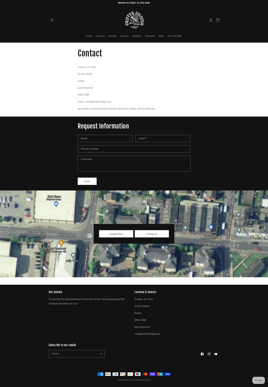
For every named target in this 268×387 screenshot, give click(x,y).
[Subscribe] (101, 353)
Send (87, 181)
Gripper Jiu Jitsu (129, 380)
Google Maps (116, 233)
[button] (52, 20)
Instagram (152, 233)
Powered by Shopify (143, 380)
